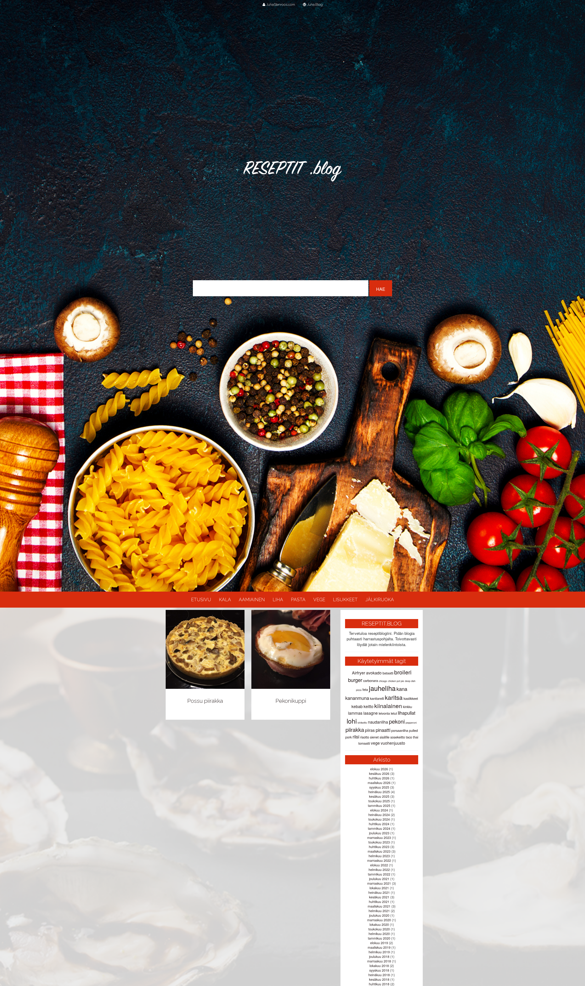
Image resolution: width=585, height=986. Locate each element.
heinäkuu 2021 (379, 892)
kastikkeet (411, 698)
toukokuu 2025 (379, 801)
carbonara (370, 680)
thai (415, 737)
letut (394, 713)
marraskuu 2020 (379, 920)
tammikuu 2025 (379, 805)
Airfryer (358, 673)
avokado (374, 673)
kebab (357, 706)
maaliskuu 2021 (379, 906)
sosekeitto (397, 737)
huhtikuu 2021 (379, 901)
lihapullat (406, 712)
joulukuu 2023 (379, 833)
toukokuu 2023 (379, 842)
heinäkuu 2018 (379, 975)
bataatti (388, 673)
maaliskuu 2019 (379, 947)
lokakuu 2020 (379, 924)
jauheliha (382, 688)
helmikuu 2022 (379, 869)
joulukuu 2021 (379, 878)
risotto (364, 737)
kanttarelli (377, 698)
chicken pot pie (396, 681)
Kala (225, 599)
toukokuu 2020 (379, 929)
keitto (368, 706)
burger (355, 679)
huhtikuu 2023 (379, 846)
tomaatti (364, 743)
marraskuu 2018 (379, 961)
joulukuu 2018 (379, 956)
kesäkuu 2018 (379, 979)
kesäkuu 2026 (379, 773)
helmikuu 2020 (379, 933)
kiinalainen (388, 705)
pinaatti (383, 730)
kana (401, 688)
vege (375, 743)
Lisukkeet (345, 599)
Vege (319, 599)
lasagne (370, 713)
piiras (370, 730)
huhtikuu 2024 (379, 824)
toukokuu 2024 (379, 819)
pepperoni (411, 722)
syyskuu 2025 (379, 787)
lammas (355, 713)
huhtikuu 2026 (379, 778)
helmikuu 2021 (379, 910)
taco (409, 737)
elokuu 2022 (379, 865)
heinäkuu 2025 (379, 791)
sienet (374, 737)
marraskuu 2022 (379, 860)
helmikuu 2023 (379, 856)
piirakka (355, 729)
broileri (403, 672)
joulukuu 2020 (379, 915)
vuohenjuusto (393, 743)
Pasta (298, 599)
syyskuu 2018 (379, 970)
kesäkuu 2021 (379, 897)
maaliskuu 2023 (379, 851)
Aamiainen (252, 599)
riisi (356, 736)
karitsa (394, 697)
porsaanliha (399, 730)
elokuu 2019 (379, 942)
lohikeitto (362, 722)
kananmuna (357, 698)
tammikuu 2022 (379, 874)
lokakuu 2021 (379, 888)
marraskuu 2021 (379, 883)
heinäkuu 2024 (379, 814)
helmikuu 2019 (379, 952)
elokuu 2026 (379, 769)
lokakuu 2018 (379, 965)
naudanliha (378, 722)
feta (365, 689)
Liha (278, 599)
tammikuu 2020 (379, 938)
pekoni (397, 721)
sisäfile (384, 737)
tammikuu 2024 (379, 828)
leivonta (384, 713)
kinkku (407, 706)
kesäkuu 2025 (379, 796)
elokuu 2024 (379, 810)
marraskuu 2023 (379, 837)
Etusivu (201, 599)
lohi (352, 720)
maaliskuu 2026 (379, 782)
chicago (383, 681)
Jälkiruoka (379, 599)
